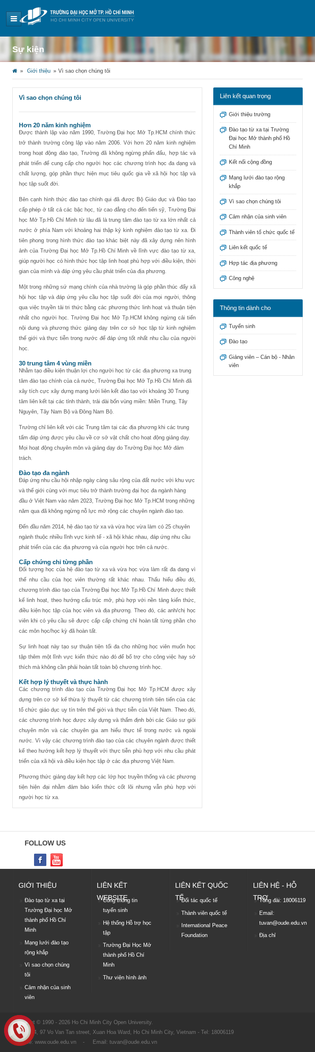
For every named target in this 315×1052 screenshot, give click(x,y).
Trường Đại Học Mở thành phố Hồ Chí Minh (127, 955)
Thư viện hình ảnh (124, 977)
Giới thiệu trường (249, 114)
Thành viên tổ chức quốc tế (261, 232)
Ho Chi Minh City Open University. (112, 1022)
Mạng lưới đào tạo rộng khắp (46, 947)
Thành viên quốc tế (204, 913)
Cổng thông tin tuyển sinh (120, 905)
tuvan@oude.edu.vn (133, 1042)
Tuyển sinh (242, 326)
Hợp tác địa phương (253, 263)
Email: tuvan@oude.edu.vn (283, 918)
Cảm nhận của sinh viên (257, 217)
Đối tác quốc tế (199, 900)
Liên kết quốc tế (248, 247)
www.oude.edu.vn (55, 1042)
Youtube (56, 859)
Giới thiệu (38, 71)
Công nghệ (241, 278)
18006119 (222, 1032)
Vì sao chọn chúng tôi (255, 201)
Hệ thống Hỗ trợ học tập (127, 928)
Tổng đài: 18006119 (282, 900)
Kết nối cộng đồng (250, 162)
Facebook (40, 859)
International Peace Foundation (204, 930)
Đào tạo (238, 341)
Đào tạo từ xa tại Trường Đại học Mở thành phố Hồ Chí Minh (259, 138)
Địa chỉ (267, 935)
